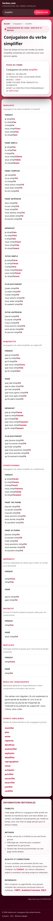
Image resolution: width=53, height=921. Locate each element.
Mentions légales (21, 916)
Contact (20, 869)
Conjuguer (42, 12)
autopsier (9, 770)
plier (7, 732)
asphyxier (9, 753)
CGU (11, 916)
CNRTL (17, 890)
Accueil (7, 24)
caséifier (9, 791)
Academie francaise (31, 890)
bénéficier (10, 744)
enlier (7, 736)
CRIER (17, 79)
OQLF (43, 890)
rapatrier (9, 740)
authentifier (11, 749)
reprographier (12, 761)
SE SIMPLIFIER (12, 91)
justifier (9, 786)
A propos (5, 916)
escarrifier (10, 782)
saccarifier (10, 778)
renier (8, 765)
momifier (9, 728)
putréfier (9, 774)
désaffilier (10, 757)
